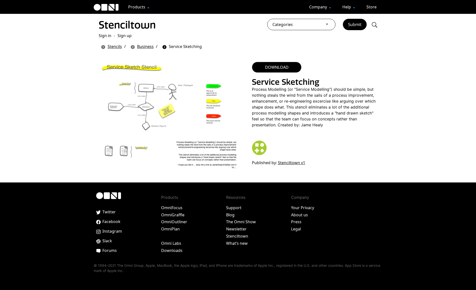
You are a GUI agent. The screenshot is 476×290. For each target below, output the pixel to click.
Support (233, 207)
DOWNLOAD (277, 67)
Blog (230, 215)
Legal (296, 229)
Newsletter (236, 229)
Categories (282, 24)
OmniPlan (170, 229)
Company (318, 7)
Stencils (115, 46)
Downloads (171, 250)
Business (145, 46)
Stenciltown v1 (291, 162)
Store (371, 7)
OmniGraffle (172, 215)
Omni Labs (171, 243)
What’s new (237, 243)
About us (299, 215)
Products (137, 7)
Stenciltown (127, 25)
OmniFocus (171, 207)
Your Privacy (302, 207)
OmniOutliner (174, 221)
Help (347, 7)
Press (296, 221)
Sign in (105, 35)
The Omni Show (241, 221)
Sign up (125, 35)
